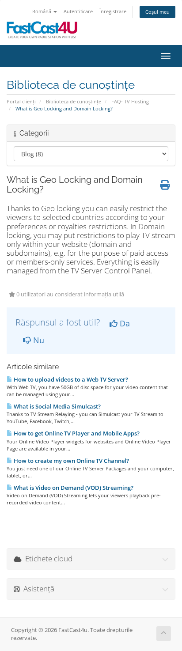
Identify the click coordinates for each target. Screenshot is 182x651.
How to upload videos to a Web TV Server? (70, 379)
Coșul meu (157, 11)
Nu (37, 340)
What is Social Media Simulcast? (56, 406)
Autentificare (78, 11)
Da (124, 323)
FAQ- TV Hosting (130, 101)
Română (42, 11)
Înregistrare (112, 11)
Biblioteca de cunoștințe (73, 101)
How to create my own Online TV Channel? (70, 461)
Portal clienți (21, 101)
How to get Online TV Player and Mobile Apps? (76, 433)
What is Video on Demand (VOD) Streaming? (72, 488)
